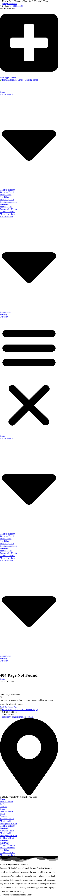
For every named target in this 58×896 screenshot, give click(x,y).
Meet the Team (6, 802)
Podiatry (3, 314)
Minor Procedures (7, 214)
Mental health (6, 207)
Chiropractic (5, 312)
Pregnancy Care (7, 199)
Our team (4, 317)
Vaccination (5, 204)
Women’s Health (7, 192)
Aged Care (4, 197)
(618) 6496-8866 (9, 3)
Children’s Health (7, 190)
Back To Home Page (9, 707)
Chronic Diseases (7, 211)
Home (2, 92)
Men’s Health (5, 195)
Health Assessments (8, 202)
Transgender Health (8, 209)
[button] (29, 376)
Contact (3, 806)
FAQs (2, 804)
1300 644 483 (17, 6)
